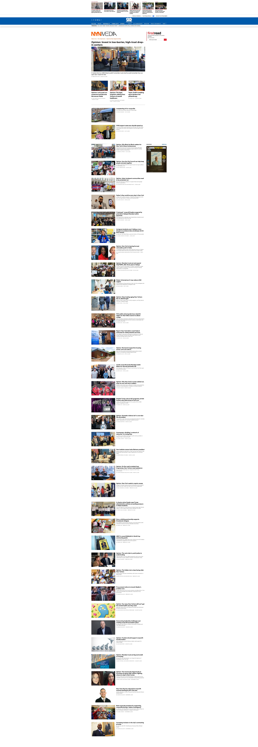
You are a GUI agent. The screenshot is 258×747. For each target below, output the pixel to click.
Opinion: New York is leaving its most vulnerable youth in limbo (127, 247)
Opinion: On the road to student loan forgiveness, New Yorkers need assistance (129, 467)
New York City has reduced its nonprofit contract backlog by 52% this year (128, 689)
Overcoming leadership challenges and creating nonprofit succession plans (128, 621)
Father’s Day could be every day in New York (130, 195)
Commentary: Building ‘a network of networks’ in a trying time (127, 433)
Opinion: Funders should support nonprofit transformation (129, 638)
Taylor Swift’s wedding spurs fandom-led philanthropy (136, 94)
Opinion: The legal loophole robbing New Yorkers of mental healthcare (117, 95)
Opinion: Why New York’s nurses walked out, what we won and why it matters (130, 382)
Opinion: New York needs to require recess (129, 483)
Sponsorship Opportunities (114, 39)
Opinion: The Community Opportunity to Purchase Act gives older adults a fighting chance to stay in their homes (129, 673)
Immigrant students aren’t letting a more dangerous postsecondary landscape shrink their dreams (130, 230)
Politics (93, 23)
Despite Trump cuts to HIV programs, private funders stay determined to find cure (130, 399)
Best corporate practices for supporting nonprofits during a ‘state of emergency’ (128, 706)
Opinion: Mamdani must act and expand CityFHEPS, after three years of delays (128, 264)
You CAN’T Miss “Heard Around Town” (107, 25)
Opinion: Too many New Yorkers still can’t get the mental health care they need (130, 604)
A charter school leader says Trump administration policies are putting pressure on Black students (129, 503)
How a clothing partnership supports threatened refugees (127, 520)
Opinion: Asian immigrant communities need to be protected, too (130, 179)
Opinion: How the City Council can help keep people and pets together (130, 162)
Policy (99, 23)
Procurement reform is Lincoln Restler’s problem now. (128, 588)
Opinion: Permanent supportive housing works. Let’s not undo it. (128, 348)
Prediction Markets (156, 23)
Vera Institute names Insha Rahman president (130, 449)
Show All (164, 144)
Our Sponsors (101, 39)
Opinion (122, 23)
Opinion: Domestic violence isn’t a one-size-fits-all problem (130, 416)
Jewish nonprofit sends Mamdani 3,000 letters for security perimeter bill (128, 365)
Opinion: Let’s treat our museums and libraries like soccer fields (99, 94)
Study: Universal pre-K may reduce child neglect (128, 281)
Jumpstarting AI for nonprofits (125, 108)
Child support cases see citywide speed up (129, 125)
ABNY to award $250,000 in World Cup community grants (128, 537)
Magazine (146, 23)
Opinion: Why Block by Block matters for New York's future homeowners (128, 145)
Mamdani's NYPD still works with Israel (129, 25)
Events (130, 23)
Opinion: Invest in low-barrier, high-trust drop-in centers (117, 43)
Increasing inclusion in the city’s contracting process (130, 723)
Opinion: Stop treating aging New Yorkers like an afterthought (129, 297)
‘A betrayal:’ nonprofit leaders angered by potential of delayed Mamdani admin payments (129, 213)
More (164, 23)
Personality (106, 23)
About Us (93, 39)
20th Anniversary (138, 23)
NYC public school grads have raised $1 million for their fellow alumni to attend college (128, 315)
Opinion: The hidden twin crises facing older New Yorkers (130, 571)
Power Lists (115, 23)
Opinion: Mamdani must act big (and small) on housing (129, 655)
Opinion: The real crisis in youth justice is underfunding (129, 554)
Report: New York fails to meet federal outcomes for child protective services (128, 331)
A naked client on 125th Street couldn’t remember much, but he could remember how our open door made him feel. (117, 73)
